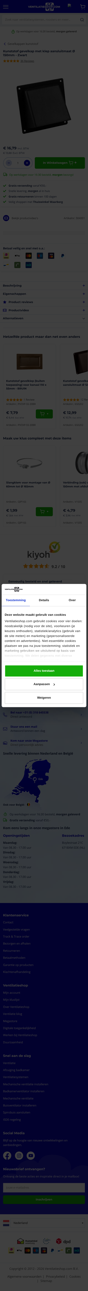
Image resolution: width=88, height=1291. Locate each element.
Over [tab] (72, 600)
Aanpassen (42, 684)
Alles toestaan (44, 671)
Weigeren (44, 698)
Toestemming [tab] (16, 600)
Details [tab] (44, 600)
